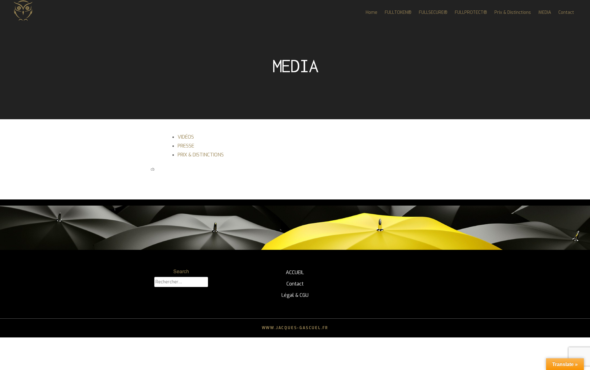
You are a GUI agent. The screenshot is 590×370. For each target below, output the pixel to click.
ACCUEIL (295, 272)
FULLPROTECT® (471, 12)
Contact (566, 12)
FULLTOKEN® (398, 12)
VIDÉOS (186, 137)
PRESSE (186, 146)
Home (371, 12)
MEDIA (544, 12)
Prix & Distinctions (512, 12)
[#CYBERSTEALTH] (23, 20)
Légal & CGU (295, 295)
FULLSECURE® (433, 12)
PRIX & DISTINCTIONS (201, 155)
